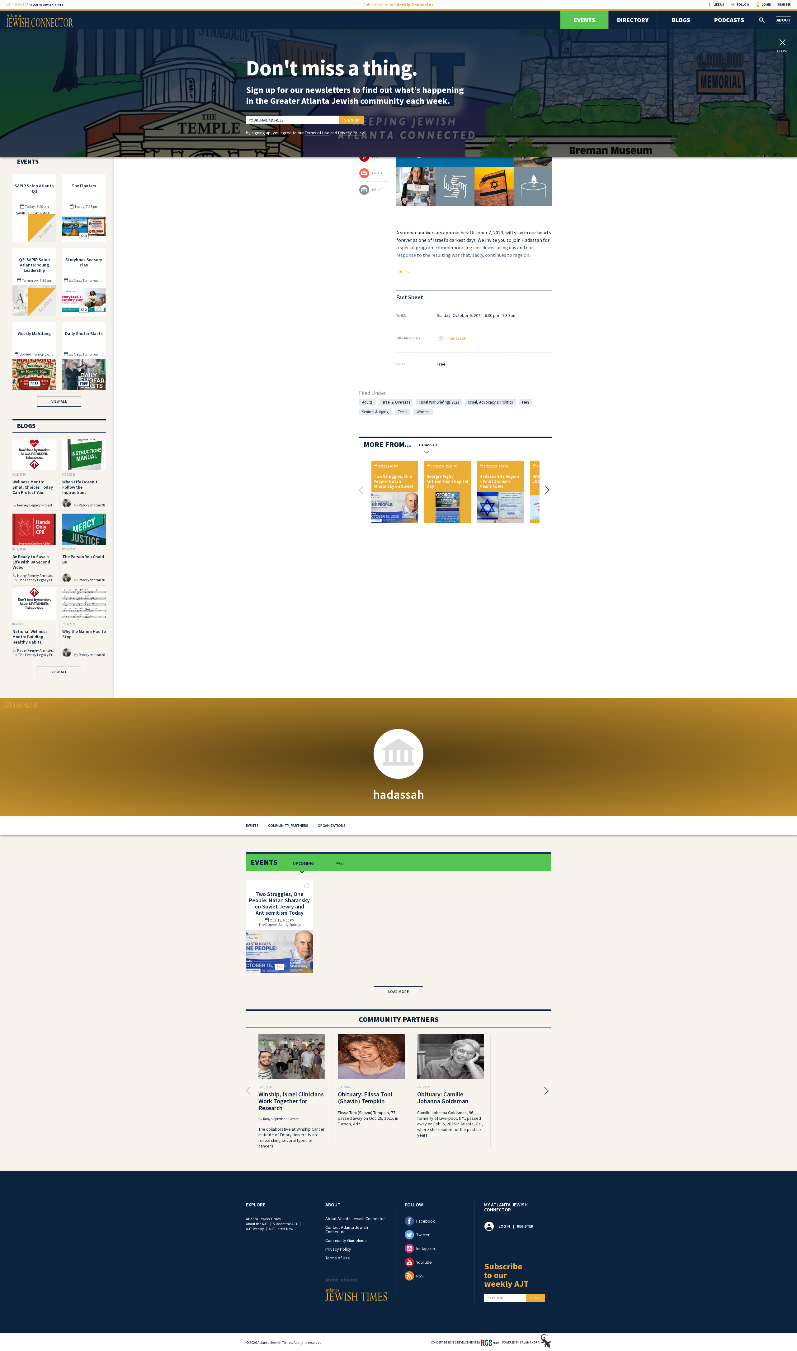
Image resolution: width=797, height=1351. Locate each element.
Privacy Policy (351, 133)
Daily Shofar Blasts (84, 333)
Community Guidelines (346, 1240)
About (783, 20)
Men (525, 402)
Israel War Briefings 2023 (439, 402)
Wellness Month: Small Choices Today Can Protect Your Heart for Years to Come (32, 492)
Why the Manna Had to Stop (84, 634)
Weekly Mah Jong (34, 333)
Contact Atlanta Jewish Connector (346, 1229)
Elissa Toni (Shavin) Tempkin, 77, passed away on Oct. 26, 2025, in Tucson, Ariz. (368, 1118)
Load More (398, 991)
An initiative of (35, 4)
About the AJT (257, 1223)
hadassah (457, 338)
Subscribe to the (398, 4)
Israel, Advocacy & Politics (490, 402)
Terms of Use (317, 133)
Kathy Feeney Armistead (36, 575)
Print (377, 190)
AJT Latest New (281, 1228)
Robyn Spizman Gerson (281, 1118)
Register (784, 4)
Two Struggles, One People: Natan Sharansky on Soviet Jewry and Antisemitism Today (393, 486)
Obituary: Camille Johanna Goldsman (443, 1097)
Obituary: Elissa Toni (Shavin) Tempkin (365, 1097)
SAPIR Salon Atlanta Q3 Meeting (34, 215)
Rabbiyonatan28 (92, 505)
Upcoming (303, 863)
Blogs (681, 20)
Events (584, 20)
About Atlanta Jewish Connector (355, 1218)
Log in (504, 1226)
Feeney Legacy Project (34, 505)
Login (766, 4)
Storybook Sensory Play (83, 262)
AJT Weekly (255, 1228)
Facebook (425, 1221)
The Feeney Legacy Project (39, 579)
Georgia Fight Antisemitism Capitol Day (447, 481)
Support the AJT (285, 1223)
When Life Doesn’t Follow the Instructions (79, 487)
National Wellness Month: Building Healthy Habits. (30, 637)
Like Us (719, 4)
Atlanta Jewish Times (263, 1218)
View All (59, 401)
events (252, 825)
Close (782, 51)
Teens (402, 411)
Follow (743, 4)
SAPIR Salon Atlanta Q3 (34, 188)
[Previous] (362, 490)
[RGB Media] (490, 1342)
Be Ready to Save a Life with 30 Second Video (31, 562)
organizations (332, 825)
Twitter (423, 1235)
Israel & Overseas (396, 402)
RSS (420, 1276)
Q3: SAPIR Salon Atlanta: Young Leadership (34, 265)
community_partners (288, 825)
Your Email (495, 1298)
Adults (367, 402)
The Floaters (84, 186)
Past (340, 863)
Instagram (425, 1248)
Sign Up (352, 120)
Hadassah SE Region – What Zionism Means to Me (499, 481)
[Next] (546, 490)
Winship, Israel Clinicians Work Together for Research (291, 1101)
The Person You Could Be (83, 559)
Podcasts (729, 20)
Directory (632, 20)
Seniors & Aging (375, 411)
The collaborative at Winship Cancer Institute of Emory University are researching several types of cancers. (291, 1137)
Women (423, 411)
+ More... (403, 272)
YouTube (424, 1262)
